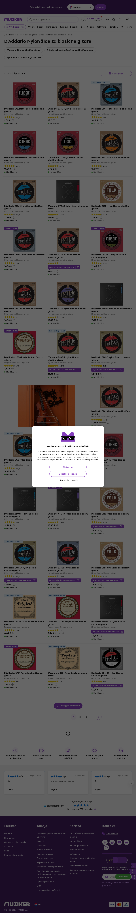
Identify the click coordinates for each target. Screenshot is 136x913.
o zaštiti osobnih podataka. (86, 459)
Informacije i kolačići (68, 480)
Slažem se (68, 467)
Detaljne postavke (68, 473)
